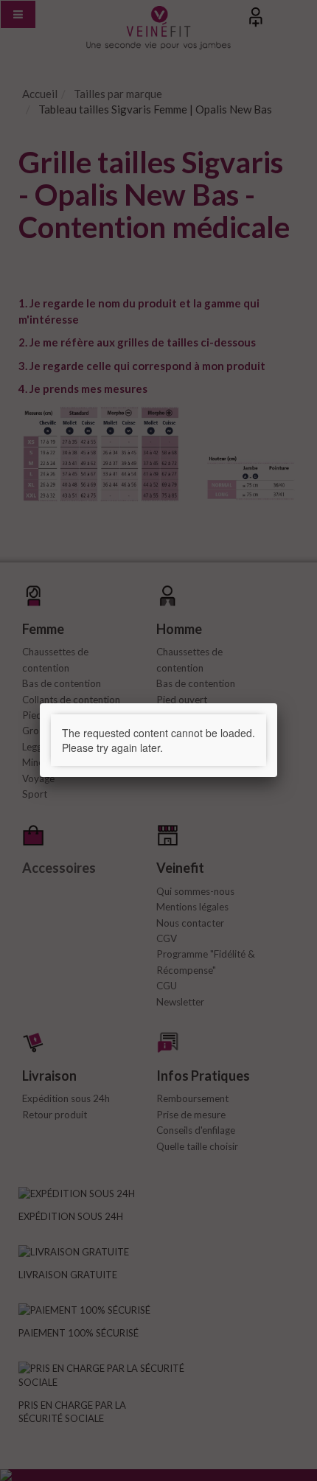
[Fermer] (277, 703)
